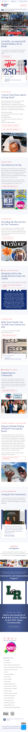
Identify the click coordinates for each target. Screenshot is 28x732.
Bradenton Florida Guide (9, 695)
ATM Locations (7, 681)
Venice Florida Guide (8, 700)
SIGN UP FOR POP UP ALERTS (10, 125)
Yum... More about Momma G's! (11, 129)
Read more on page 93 (9, 390)
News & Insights (8, 679)
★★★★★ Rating (8, 691)
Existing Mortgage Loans (9, 683)
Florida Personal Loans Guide (10, 693)
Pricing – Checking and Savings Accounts (13, 667)
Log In (14, 1)
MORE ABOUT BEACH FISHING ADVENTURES (10, 458)
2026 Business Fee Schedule (10, 688)
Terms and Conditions (9, 674)
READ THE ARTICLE (7, 238)
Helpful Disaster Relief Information (12, 707)
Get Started (6, 56)
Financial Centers (23, 1)
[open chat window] (24, 727)
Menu (23, 5)
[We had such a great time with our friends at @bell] (10, 563)
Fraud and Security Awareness (11, 669)
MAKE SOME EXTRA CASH (9, 335)
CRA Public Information (9, 702)
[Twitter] (15, 638)
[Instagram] (8, 638)
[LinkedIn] (12, 638)
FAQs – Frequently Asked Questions (12, 665)
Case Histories (7, 662)
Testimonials (7, 660)
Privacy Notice (7, 676)
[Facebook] (4, 638)
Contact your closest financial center (12, 286)
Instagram (14, 548)
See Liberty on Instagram (20, 555)
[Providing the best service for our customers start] (3, 563)
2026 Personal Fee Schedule (10, 686)
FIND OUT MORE (14, 626)
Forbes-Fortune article (10, 186)
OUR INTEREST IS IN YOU (14, 33)
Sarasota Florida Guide (9, 698)
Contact (5, 1)
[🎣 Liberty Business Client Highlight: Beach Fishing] (17, 563)
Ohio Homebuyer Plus (9, 705)
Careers (6, 672)
